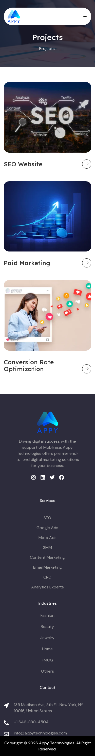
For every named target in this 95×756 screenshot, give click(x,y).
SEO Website (23, 164)
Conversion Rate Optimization (29, 365)
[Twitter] (52, 477)
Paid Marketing (27, 263)
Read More (86, 164)
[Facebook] (61, 477)
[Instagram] (33, 477)
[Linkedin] (42, 477)
